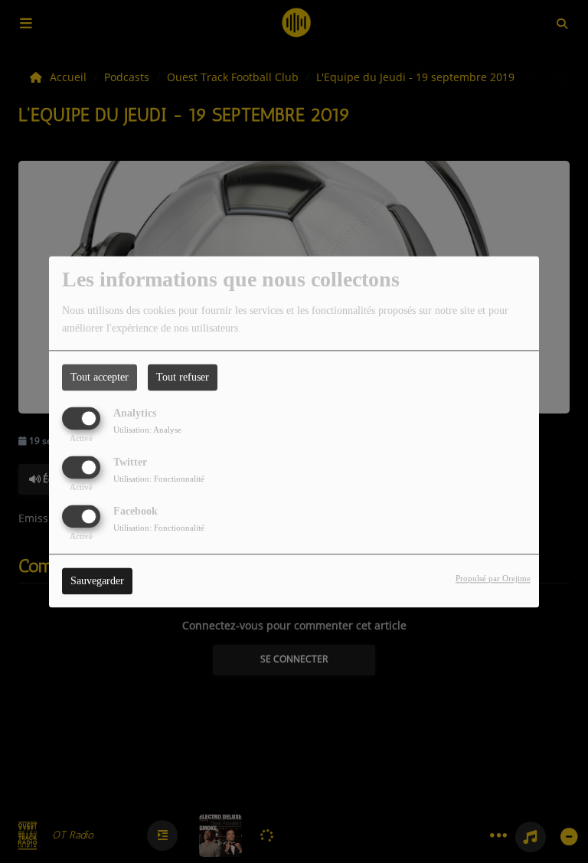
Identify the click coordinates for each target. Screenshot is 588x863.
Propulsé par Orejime (493, 578)
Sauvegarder (97, 581)
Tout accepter (99, 377)
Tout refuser (182, 377)
